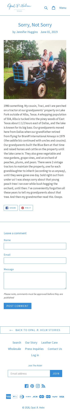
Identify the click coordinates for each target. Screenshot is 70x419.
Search (17, 342)
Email (7, 254)
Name (7, 240)
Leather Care (49, 342)
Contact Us (55, 349)
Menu (63, 8)
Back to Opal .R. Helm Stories (37, 330)
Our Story (31, 342)
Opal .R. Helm (38, 407)
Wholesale (14, 349)
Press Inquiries (34, 349)
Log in (35, 355)
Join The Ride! (35, 365)
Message (9, 269)
